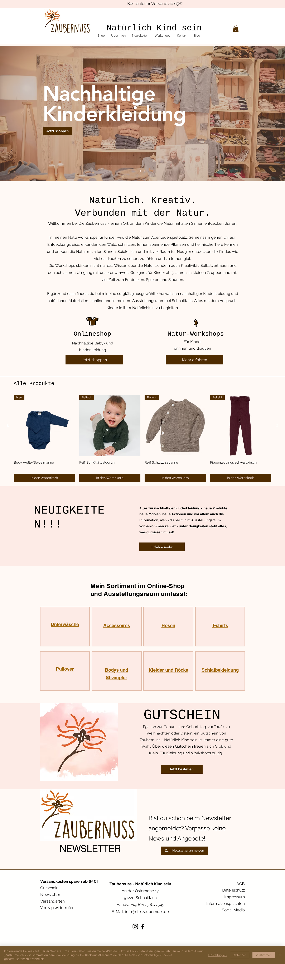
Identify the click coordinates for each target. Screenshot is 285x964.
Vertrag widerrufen (57, 907)
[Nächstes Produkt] (277, 425)
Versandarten (52, 901)
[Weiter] (262, 114)
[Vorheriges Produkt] (7, 425)
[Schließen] (279, 955)
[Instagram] (135, 926)
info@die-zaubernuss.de (147, 911)
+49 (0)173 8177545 (147, 904)
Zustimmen (263, 955)
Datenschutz (233, 890)
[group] (142, 438)
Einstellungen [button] (217, 955)
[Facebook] (142, 926)
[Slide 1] (140, 171)
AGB (240, 883)
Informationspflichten (225, 903)
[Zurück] (23, 114)
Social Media (233, 910)
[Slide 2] (144, 171)
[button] (236, 28)
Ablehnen (239, 955)
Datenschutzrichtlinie (30, 958)
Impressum (234, 896)
